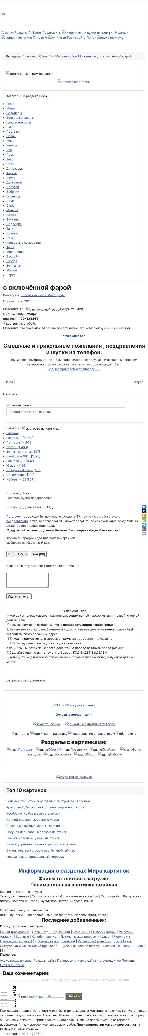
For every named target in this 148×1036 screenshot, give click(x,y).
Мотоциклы (15, 252)
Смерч (11, 205)
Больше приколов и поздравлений (74, 369)
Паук (10, 201)
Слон (10, 164)
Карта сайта (76, 37)
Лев (9, 150)
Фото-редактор (109, 960)
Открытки (40, 37)
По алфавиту (67, 960)
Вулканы (12, 219)
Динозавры (15, 168)
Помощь (128, 960)
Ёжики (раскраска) (14, 932)
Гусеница (13, 196)
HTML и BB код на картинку (74, 705)
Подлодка (14, 224)
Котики (11, 173)
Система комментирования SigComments (22, 980)
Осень (11, 136)
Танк (9, 229)
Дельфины (14, 182)
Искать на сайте (18, 405)
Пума (10, 155)
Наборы (20, 479)
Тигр (9, 159)
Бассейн (12, 256)
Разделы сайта (45, 960)
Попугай (12, 187)
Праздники (79, 749)
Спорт (106, 936)
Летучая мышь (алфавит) (80, 936)
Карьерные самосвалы (23, 242)
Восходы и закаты (20, 118)
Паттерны (19, 442)
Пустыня (13, 131)
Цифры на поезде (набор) (80, 946)
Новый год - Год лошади (51, 932)
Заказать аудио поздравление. (29, 498)
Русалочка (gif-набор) (94, 941)
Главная (8, 32)
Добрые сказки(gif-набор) (55, 941)
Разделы (21, 32)
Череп (11, 275)
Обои (17, 447)
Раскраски (20, 461)
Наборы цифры (104, 932)
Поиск (92, 37)
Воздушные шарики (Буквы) (124, 946)
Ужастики (126, 932)
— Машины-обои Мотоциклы (43, 295)
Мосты (11, 270)
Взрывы (12, 233)
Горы (10, 104)
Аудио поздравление (16, 960)
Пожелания (20, 475)
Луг (9, 127)
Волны (11, 215)
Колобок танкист (45, 936)
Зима (10, 141)
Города (11, 261)
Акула (10, 178)
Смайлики (110, 749)
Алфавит (35, 32)
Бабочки (12, 192)
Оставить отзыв (12, 965)
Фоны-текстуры (23, 452)
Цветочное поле (18, 122)
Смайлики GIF (23, 456)
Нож (9, 238)
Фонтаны (13, 266)
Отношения (81, 932)
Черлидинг (122, 936)
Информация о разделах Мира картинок (74, 870)
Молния (12, 210)
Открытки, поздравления (25, 680)
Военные (22, 936)
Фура (10, 247)
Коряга (11, 145)
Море (10, 108)
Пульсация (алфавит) (16, 941)
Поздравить (52, 32)
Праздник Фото (23, 470)
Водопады (14, 113)
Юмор (16, 465)
